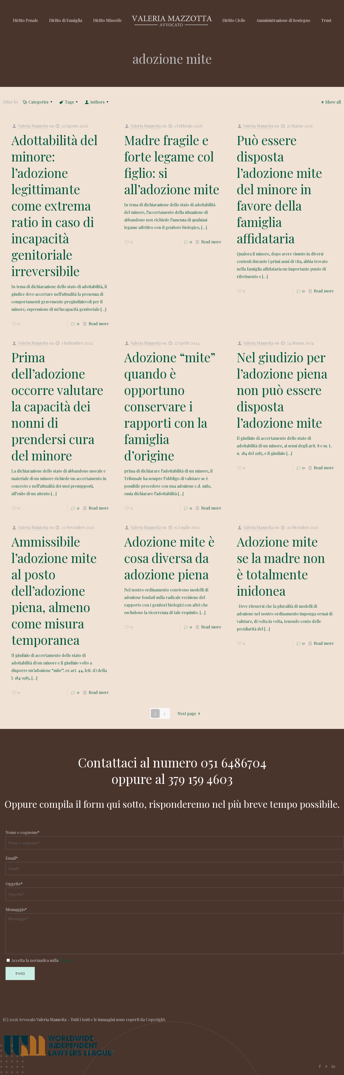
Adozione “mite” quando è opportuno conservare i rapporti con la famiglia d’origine (169, 406)
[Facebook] (319, 1066)
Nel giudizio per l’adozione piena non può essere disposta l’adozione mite (282, 390)
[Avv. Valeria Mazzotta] (172, 20)
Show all (333, 102)
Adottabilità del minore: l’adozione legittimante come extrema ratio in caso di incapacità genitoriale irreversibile (54, 205)
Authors (97, 102)
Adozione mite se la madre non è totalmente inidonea (281, 566)
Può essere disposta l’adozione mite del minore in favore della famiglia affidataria (279, 189)
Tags (69, 102)
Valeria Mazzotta (33, 125)
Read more (99, 323)
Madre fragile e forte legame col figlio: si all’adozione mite (171, 164)
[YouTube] (326, 1066)
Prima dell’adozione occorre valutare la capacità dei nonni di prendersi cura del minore (57, 406)
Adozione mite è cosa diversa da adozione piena (169, 558)
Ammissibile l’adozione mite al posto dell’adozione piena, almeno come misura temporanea (54, 590)
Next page (187, 713)
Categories (38, 102)
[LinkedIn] (333, 1066)
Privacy (66, 960)
